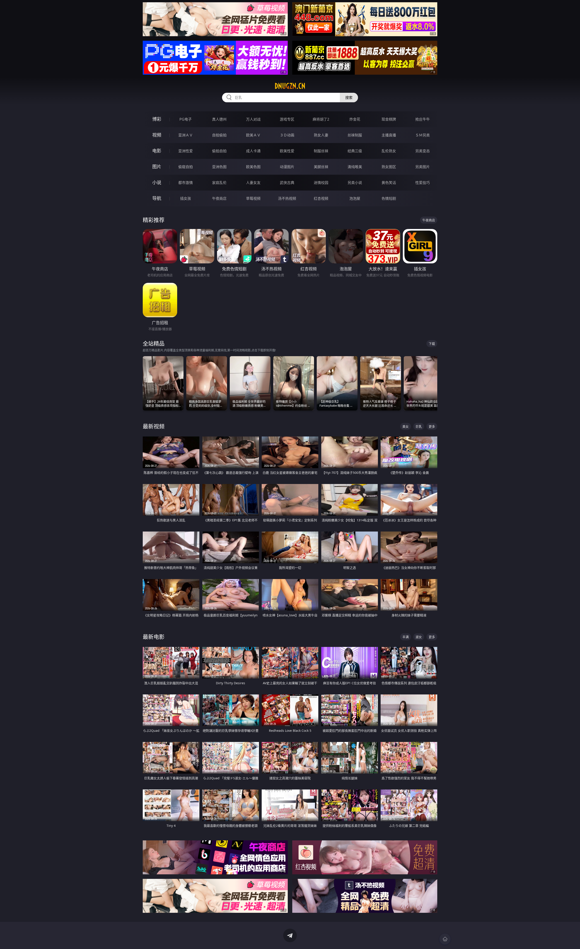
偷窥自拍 (185, 166)
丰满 (405, 637)
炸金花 (354, 119)
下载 (432, 343)
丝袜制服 (355, 135)
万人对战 (253, 119)
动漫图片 (287, 166)
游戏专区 (287, 119)
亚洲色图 (219, 166)
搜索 (349, 97)
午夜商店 (219, 198)
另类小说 (355, 182)
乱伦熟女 (389, 150)
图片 (156, 167)
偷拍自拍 (219, 150)
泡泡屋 (354, 198)
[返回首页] (445, 939)
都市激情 (185, 182)
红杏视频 (321, 198)
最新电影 (153, 636)
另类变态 (422, 150)
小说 (156, 182)
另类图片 (422, 166)
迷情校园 (321, 182)
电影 (156, 151)
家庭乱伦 (219, 182)
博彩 (156, 119)
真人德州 (219, 119)
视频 (156, 135)
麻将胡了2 (321, 119)
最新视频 (153, 426)
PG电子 (185, 119)
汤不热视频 (287, 198)
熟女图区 (389, 166)
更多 (432, 426)
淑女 (419, 637)
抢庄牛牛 (422, 119)
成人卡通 (253, 150)
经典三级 (355, 150)
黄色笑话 (389, 182)
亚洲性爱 (185, 150)
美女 (405, 426)
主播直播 (389, 135)
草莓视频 (253, 198)
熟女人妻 (321, 135)
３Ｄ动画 (287, 135)
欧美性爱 (287, 150)
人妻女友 (253, 182)
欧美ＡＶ (253, 135)
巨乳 (419, 426)
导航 (156, 198)
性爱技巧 (422, 182)
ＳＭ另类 (422, 135)
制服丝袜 (321, 150)
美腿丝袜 (321, 166)
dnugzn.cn (290, 86)
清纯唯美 (355, 166)
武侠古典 (287, 182)
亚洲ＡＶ (185, 135)
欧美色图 (253, 166)
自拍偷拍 (219, 135)
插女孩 (185, 198)
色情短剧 (389, 198)
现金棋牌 (389, 119)
